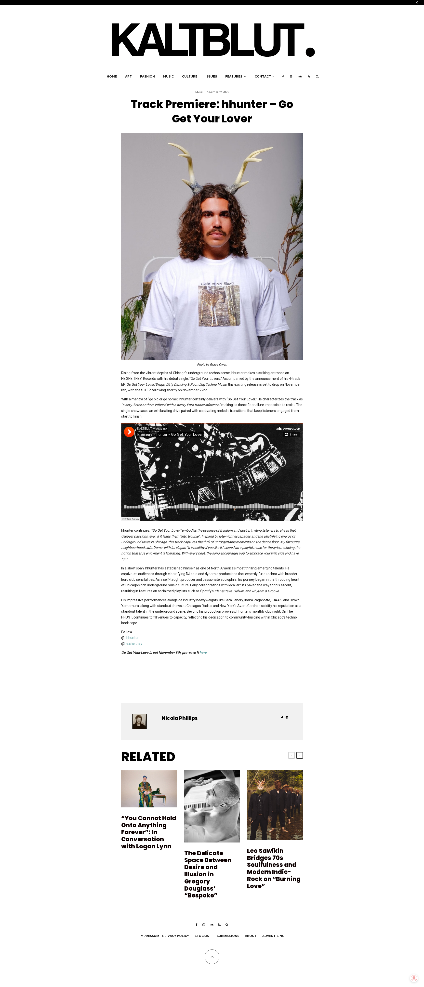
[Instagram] (291, 76)
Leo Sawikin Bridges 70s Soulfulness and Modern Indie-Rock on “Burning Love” (274, 868)
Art (128, 76)
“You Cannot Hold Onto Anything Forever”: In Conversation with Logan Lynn (148, 832)
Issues (211, 76)
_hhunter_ (132, 638)
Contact (263, 76)
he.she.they (133, 643)
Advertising (273, 936)
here (203, 653)
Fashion (147, 76)
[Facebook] (283, 76)
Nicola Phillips (180, 718)
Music (168, 76)
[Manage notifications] (414, 978)
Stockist (203, 936)
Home (112, 76)
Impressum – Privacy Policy (164, 936)
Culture (189, 76)
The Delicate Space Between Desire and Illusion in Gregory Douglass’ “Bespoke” (207, 874)
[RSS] (309, 76)
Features (233, 76)
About (251, 936)
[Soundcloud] (300, 76)
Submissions (228, 936)
